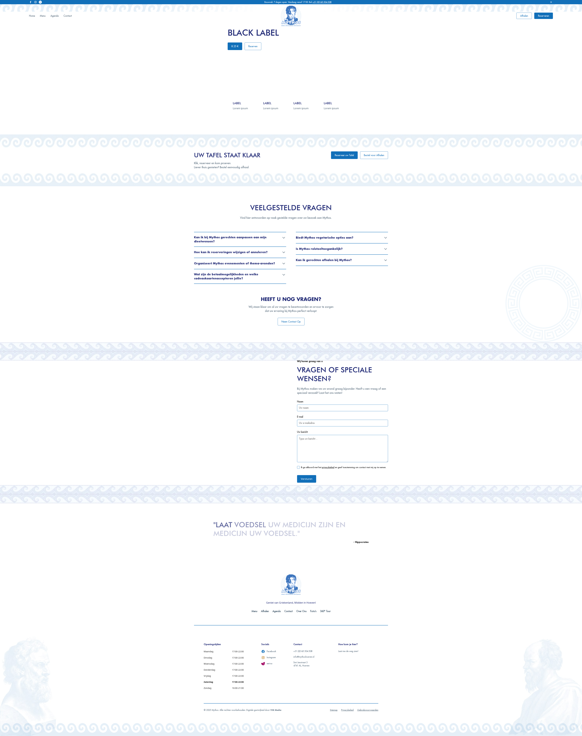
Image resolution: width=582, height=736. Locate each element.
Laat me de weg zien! (348, 651)
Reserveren (543, 15)
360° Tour (325, 611)
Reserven (253, 46)
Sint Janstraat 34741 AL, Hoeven (301, 664)
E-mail (300, 416)
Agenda (54, 15)
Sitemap (334, 710)
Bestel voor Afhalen (374, 155)
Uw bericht (302, 431)
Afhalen (524, 15)
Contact (68, 15)
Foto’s (313, 611)
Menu (43, 15)
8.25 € (234, 46)
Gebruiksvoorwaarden (367, 710)
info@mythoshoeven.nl (303, 656)
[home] (291, 15)
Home (32, 15)
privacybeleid (328, 467)
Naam (300, 401)
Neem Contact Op (291, 321)
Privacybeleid (347, 710)
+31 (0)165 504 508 (322, 2)
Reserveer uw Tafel (344, 155)
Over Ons (301, 611)
